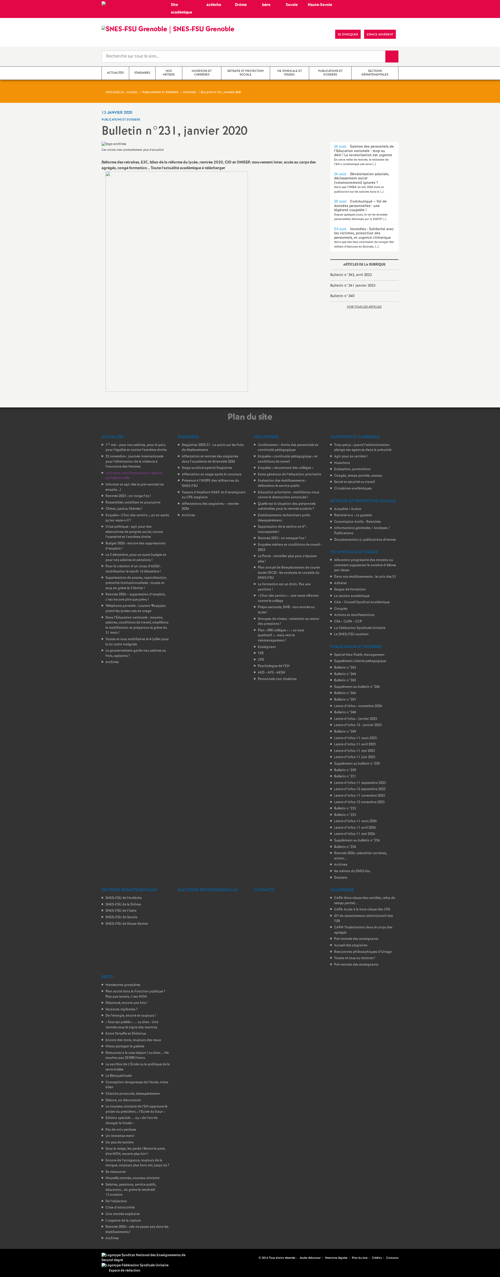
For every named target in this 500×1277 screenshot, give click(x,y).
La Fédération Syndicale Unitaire (359, 628)
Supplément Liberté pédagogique (360, 661)
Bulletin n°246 (345, 693)
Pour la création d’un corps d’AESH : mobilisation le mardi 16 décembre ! (133, 569)
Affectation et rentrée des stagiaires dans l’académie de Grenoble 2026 (210, 459)
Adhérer (340, 583)
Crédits (377, 1258)
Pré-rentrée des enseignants (356, 938)
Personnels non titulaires (277, 679)
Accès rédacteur (310, 1258)
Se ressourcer (115, 1171)
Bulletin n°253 (345, 815)
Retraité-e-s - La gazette (353, 515)
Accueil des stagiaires (350, 945)
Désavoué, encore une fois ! (126, 1003)
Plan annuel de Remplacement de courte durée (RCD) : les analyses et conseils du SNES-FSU (289, 572)
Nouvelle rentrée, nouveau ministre (132, 1178)
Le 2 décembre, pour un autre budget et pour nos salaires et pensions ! (135, 557)
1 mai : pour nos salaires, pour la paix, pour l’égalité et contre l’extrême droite (136, 448)
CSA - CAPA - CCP (348, 621)
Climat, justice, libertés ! (123, 508)
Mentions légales (336, 1258)
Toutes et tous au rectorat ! (354, 958)
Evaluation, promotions (352, 469)
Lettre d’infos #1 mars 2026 (355, 821)
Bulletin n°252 (345, 808)
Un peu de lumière (119, 1142)
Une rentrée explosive (122, 1214)
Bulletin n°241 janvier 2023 (352, 285)
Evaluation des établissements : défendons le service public (282, 483)
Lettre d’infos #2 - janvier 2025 (358, 725)
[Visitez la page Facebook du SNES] (255, 1258)
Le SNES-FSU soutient (351, 634)
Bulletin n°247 (345, 699)
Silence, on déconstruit (123, 1100)
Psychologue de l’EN (274, 666)
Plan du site (359, 1258)
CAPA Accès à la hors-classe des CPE (362, 909)
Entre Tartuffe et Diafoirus (125, 1033)
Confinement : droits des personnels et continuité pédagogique (288, 448)
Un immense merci (119, 1136)
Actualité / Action (347, 509)
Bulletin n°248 (345, 712)
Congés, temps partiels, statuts (358, 475)
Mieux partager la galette (124, 1046)
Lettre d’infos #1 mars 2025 (355, 738)
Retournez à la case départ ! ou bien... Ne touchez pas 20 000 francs (137, 1055)
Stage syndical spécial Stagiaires (207, 467)
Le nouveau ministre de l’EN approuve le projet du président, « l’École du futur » (136, 1109)
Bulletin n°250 (345, 770)
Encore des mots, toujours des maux (133, 1040)
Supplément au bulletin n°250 (357, 763)
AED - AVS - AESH (271, 672)
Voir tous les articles (364, 307)
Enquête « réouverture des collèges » (285, 467)
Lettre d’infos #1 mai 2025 (354, 750)
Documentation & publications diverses (365, 539)
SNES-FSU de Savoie (121, 917)
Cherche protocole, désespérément (132, 1093)
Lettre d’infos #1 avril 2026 (355, 827)
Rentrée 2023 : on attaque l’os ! (282, 538)
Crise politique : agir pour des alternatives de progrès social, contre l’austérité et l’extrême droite (134, 531)
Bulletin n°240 (342, 296)
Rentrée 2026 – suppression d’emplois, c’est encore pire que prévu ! (135, 597)
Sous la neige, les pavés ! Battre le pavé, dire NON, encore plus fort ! (135, 1151)
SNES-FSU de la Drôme (123, 904)
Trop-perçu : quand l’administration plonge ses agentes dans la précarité (362, 448)
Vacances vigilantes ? (121, 1009)
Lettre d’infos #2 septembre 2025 (360, 789)
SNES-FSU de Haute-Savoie (126, 923)
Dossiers (340, 877)
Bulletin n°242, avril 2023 (351, 275)
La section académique (352, 596)
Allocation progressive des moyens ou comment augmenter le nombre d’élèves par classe (365, 565)
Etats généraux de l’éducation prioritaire (289, 474)
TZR (261, 653)
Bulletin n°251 (345, 776)
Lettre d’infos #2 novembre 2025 (359, 802)
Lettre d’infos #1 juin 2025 (354, 757)
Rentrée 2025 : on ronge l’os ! (128, 496)
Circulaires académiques (353, 488)
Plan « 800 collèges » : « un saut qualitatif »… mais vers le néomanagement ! (281, 635)
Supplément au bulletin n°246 (357, 686)
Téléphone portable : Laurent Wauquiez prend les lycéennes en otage (135, 608)
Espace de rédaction (124, 1270)
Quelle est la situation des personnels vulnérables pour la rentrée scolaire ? (287, 506)
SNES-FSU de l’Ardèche (123, 898)
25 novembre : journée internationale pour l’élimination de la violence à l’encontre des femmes (134, 461)
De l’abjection (116, 1201)
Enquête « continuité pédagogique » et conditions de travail (287, 459)
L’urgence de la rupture (123, 1220)
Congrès (340, 608)
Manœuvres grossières (122, 985)
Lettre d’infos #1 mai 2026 (354, 834)
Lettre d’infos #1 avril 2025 (355, 744)
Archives (112, 662)
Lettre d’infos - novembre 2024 (358, 706)
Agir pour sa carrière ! (350, 456)
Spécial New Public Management (359, 654)
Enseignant (267, 647)
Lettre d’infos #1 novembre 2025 (359, 795)
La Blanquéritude (118, 1075)
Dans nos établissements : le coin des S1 (365, 576)
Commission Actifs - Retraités (357, 521)
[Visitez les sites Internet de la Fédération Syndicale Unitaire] (135, 1265)
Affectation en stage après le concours (211, 474)
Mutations (342, 463)
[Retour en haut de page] (19, 1257)
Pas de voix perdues (120, 1129)
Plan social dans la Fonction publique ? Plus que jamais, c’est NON (135, 994)
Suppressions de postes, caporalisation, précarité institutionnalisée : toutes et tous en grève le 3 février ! (136, 582)
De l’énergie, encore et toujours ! (130, 1015)
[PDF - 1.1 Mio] (176, 281)
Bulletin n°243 (345, 667)
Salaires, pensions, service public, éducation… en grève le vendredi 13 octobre (131, 1189)
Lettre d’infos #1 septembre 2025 (360, 783)
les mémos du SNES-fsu (352, 871)
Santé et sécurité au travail (354, 482)
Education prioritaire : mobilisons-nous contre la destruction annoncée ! (288, 495)
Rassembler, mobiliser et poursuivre (132, 502)
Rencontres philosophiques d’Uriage (363, 951)
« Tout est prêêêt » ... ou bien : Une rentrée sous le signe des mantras (131, 1025)
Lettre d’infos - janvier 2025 (355, 718)
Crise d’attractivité (120, 1207)
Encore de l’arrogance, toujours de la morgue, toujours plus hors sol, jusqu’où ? (137, 1163)
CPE (261, 659)
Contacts (392, 1258)
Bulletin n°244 (345, 674)
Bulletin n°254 (345, 847)
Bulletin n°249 (345, 731)
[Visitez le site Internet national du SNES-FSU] (146, 1257)
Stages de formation (350, 589)
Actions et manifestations (354, 615)
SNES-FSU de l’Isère (120, 910)
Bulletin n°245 (345, 680)
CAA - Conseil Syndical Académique (362, 602)
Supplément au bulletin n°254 (357, 840)
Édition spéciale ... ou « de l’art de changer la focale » (131, 1121)
